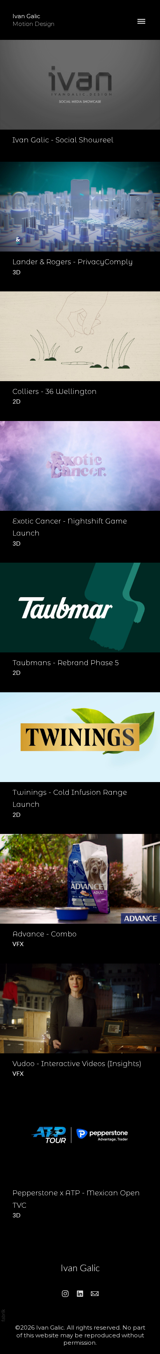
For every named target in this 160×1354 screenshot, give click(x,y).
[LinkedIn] (80, 1293)
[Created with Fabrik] (3, 1315)
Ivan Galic (80, 1267)
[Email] (95, 1293)
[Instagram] (65, 1293)
